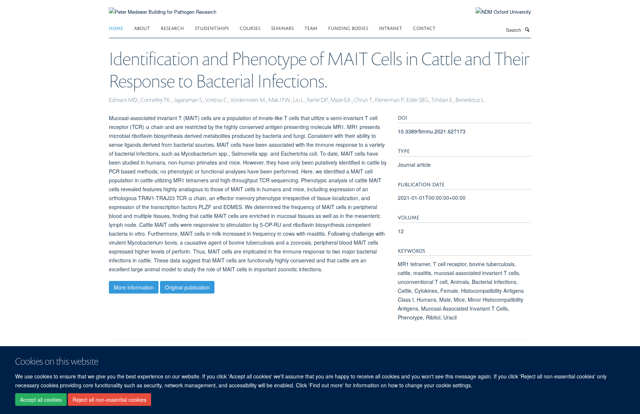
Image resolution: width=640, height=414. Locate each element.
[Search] (527, 29)
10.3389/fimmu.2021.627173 (432, 131)
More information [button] (134, 287)
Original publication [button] (187, 287)
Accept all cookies (41, 399)
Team (310, 27)
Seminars (282, 27)
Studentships (212, 27)
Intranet (390, 27)
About (142, 27)
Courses (250, 27)
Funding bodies (348, 27)
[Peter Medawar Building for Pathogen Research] (162, 7)
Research (172, 27)
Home (116, 27)
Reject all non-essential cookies (109, 399)
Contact (424, 27)
